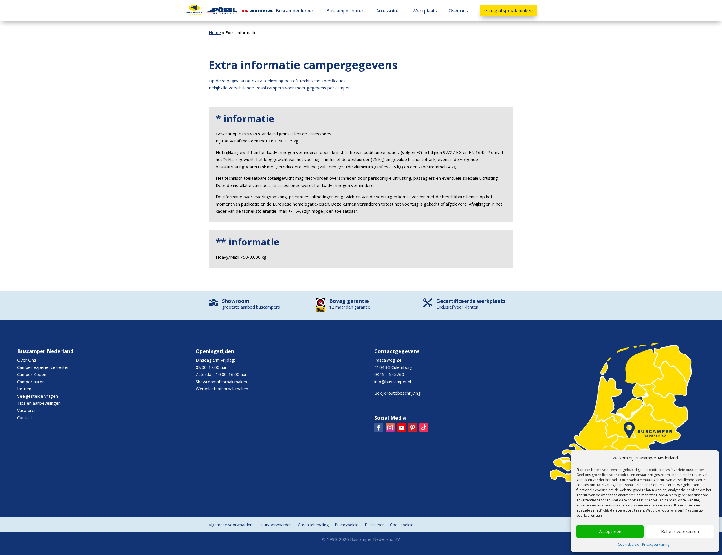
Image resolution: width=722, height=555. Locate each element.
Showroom (235, 301)
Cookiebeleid (628, 544)
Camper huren (31, 381)
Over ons (458, 11)
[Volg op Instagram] (390, 427)
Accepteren (610, 531)
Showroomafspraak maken (221, 381)
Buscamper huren (345, 11)
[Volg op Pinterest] (412, 427)
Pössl (260, 88)
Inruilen (24, 388)
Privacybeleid (346, 525)
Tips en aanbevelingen (39, 403)
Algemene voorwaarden (230, 525)
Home (215, 32)
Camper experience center (43, 367)
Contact (24, 417)
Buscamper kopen (295, 11)
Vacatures (27, 410)
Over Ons (26, 360)
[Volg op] (378, 427)
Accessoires (388, 11)
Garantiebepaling (313, 525)
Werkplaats (425, 11)
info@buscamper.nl (392, 381)
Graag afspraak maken (508, 10)
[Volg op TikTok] (423, 427)
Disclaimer (374, 525)
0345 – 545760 (389, 374)
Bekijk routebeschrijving (397, 393)
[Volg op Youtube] (401, 427)
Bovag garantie (349, 301)
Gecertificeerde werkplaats (470, 301)
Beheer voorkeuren (680, 531)
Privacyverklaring (655, 544)
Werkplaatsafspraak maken (222, 388)
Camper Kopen (31, 374)
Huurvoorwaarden (275, 525)
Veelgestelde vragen (37, 396)
